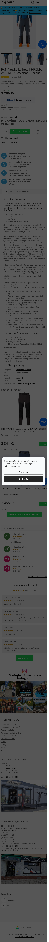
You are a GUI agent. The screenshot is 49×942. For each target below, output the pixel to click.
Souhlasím (23, 479)
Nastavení (23, 471)
